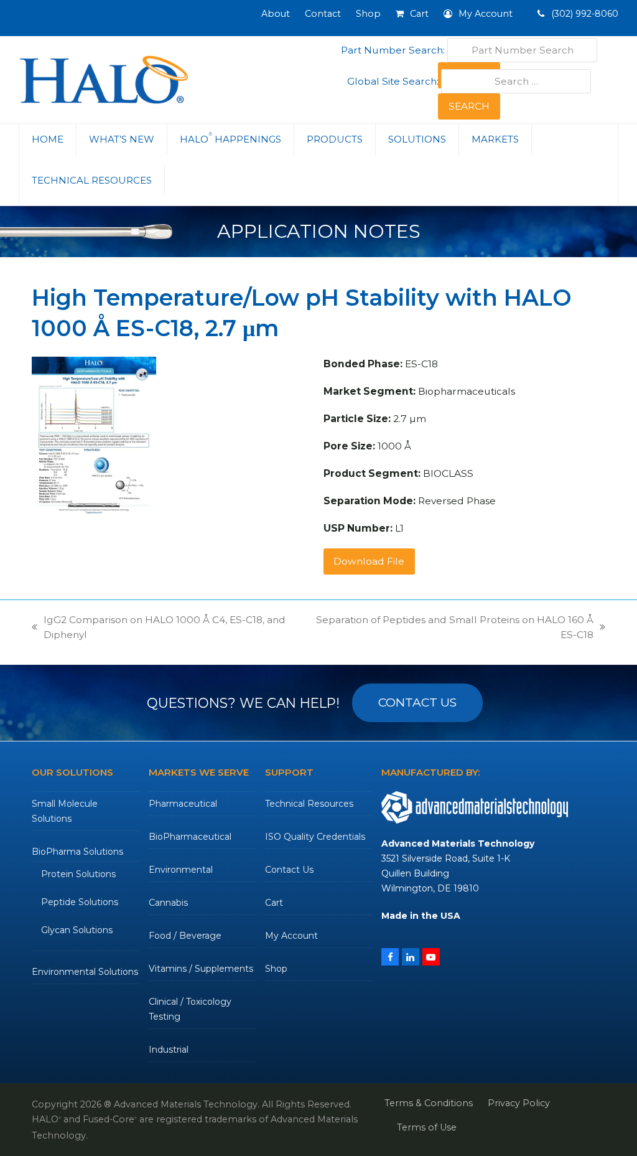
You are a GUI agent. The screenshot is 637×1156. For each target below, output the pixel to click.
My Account (291, 935)
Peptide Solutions (79, 902)
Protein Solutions (78, 874)
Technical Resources (309, 803)
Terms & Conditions (428, 1103)
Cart (274, 902)
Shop (276, 968)
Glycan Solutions (77, 930)
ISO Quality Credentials (315, 836)
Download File (368, 561)
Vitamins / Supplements (201, 968)
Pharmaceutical (183, 803)
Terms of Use (427, 1127)
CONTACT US (417, 702)
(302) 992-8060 (583, 13)
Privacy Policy (519, 1103)
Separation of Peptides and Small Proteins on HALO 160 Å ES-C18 (453, 628)
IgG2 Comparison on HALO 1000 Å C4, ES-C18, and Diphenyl (159, 628)
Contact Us (289, 869)
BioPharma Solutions (77, 851)
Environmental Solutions (85, 971)
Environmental (181, 869)
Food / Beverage (185, 935)
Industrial (168, 1049)
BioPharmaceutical (190, 836)
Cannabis (168, 902)
